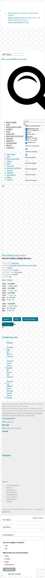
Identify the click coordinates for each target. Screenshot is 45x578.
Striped (9, 268)
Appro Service (11, 490)
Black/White (13, 265)
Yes (6, 546)
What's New (5, 425)
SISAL (8, 131)
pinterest (21, 415)
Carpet (7, 559)
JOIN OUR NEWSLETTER (18, 22)
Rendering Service (12, 494)
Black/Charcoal (23, 265)
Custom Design (11, 499)
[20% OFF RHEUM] (9, 377)
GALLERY (9, 138)
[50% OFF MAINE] (9, 346)
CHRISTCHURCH (6, 455)
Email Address (9, 535)
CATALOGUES (11, 143)
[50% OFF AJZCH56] (9, 392)
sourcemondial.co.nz (9, 413)
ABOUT (9, 145)
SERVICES (10, 141)
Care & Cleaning (12, 497)
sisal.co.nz (21, 413)
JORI (8, 125)
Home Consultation (13, 485)
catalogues (29, 413)
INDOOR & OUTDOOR (14, 136)
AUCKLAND (5, 431)
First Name (7, 520)
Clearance (15, 263)
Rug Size (9, 501)
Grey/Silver (33, 265)
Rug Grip (9, 488)
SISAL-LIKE (10, 134)
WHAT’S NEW (11, 122)
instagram (13, 415)
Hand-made (18, 272)
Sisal (7, 556)
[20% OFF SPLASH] (9, 360)
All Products (9, 564)
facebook (5, 415)
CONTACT (10, 148)
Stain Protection (12, 492)
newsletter (38, 413)
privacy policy (30, 415)
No (6, 549)
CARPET (9, 129)
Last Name (7, 527)
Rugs (7, 562)
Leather (16, 270)
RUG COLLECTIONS (13, 127)
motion (6, 512)
